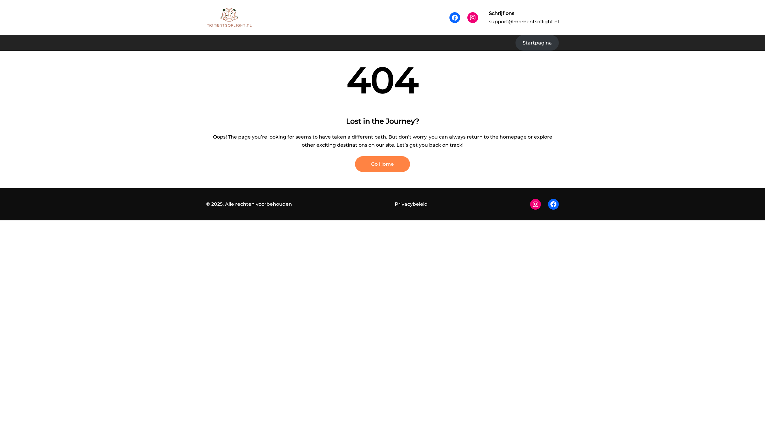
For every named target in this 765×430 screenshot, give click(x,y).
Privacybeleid (411, 204)
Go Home (382, 164)
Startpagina (537, 43)
